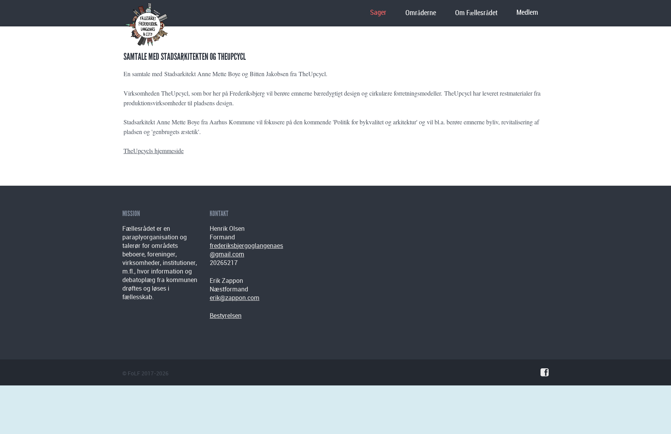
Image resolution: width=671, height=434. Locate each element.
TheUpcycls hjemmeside (153, 150)
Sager (378, 12)
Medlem (527, 12)
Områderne (420, 13)
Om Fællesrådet (476, 13)
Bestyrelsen (226, 315)
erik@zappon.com (234, 297)
